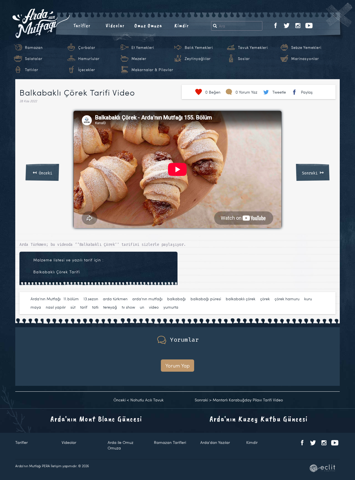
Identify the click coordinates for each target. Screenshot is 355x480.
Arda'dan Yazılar (215, 442)
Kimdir (181, 25)
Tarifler (82, 25)
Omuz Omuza (148, 25)
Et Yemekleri (142, 47)
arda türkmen (115, 298)
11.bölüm (71, 298)
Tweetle (279, 92)
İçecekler (86, 69)
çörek (265, 298)
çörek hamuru (287, 298)
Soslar (244, 58)
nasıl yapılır (56, 307)
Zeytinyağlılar (198, 58)
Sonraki (313, 172)
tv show (128, 307)
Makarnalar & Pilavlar (152, 69)
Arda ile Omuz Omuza (120, 445)
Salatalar (33, 58)
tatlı (95, 307)
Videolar (115, 25)
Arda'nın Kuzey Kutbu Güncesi (259, 419)
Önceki (42, 172)
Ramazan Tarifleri (170, 442)
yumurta (170, 307)
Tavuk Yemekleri (253, 47)
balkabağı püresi (206, 298)
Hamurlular (89, 58)
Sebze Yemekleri (306, 47)
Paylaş (307, 92)
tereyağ (110, 307)
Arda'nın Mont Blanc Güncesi (96, 419)
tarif (83, 307)
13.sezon (90, 298)
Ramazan (34, 47)
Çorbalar (86, 47)
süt (72, 307)
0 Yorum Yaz (246, 92)
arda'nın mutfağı (147, 298)
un (142, 307)
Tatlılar (31, 69)
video (154, 307)
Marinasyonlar (305, 58)
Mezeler (138, 58)
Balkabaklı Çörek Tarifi (56, 271)
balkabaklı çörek (240, 298)
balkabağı (176, 298)
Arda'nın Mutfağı (46, 298)
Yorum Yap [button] (177, 365)
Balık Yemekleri (199, 47)
